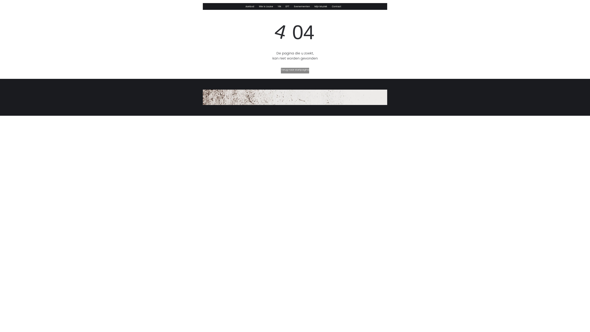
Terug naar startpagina (295, 69)
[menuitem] (250, 6)
